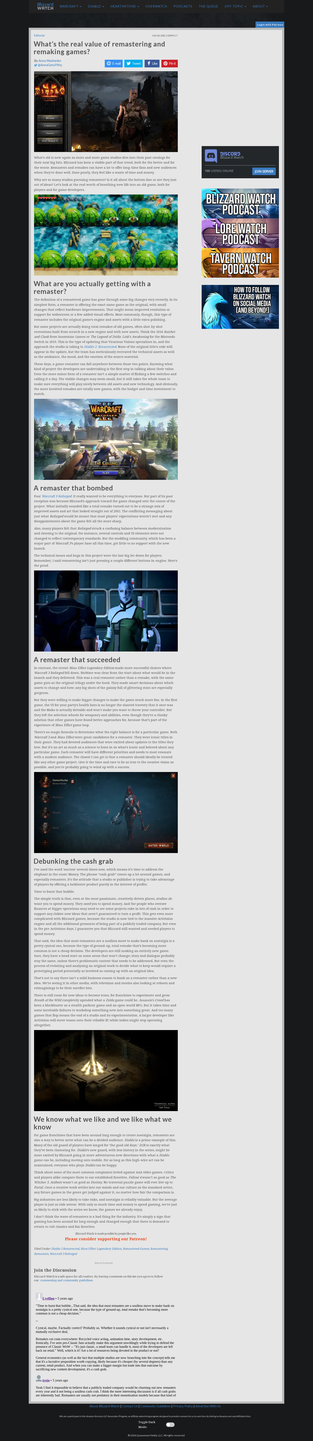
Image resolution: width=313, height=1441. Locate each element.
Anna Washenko (50, 60)
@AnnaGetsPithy (49, 65)
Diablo (95, 6)
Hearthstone (124, 6)
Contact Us (130, 1406)
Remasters (41, 1253)
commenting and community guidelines (66, 1280)
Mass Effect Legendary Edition (101, 1248)
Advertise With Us (208, 1406)
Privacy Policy (183, 1406)
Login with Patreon (270, 24)
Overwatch (156, 6)
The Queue (208, 6)
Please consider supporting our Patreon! (106, 1239)
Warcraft (69, 6)
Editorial (39, 35)
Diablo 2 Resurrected (65, 1248)
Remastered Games (136, 1248)
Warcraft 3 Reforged (63, 1253)
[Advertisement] (241, 59)
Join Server (264, 171)
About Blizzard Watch (104, 1406)
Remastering (159, 1248)
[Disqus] (106, 1344)
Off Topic (234, 6)
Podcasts (183, 6)
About (259, 6)
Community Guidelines (155, 1406)
